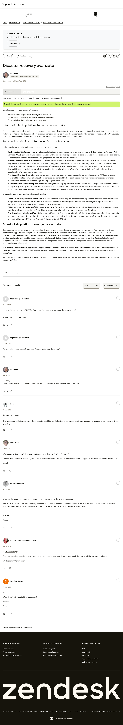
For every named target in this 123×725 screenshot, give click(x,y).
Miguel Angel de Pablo (19, 299)
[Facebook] (114, 56)
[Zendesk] (61, 688)
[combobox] (91, 286)
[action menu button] (118, 298)
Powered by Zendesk (64, 719)
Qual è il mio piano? (113, 87)
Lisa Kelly (14, 73)
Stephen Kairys (11, 552)
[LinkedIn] (105, 56)
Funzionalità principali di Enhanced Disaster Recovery (31, 117)
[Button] (6, 272)
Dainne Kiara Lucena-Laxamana (23, 540)
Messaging (88, 421)
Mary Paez (14, 442)
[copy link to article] (118, 56)
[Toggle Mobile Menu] (118, 4)
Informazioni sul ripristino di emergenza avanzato (29, 114)
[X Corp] (109, 56)
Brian (7, 381)
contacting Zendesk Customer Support (30, 383)
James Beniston (17, 483)
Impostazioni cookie (63, 711)
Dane (12, 404)
